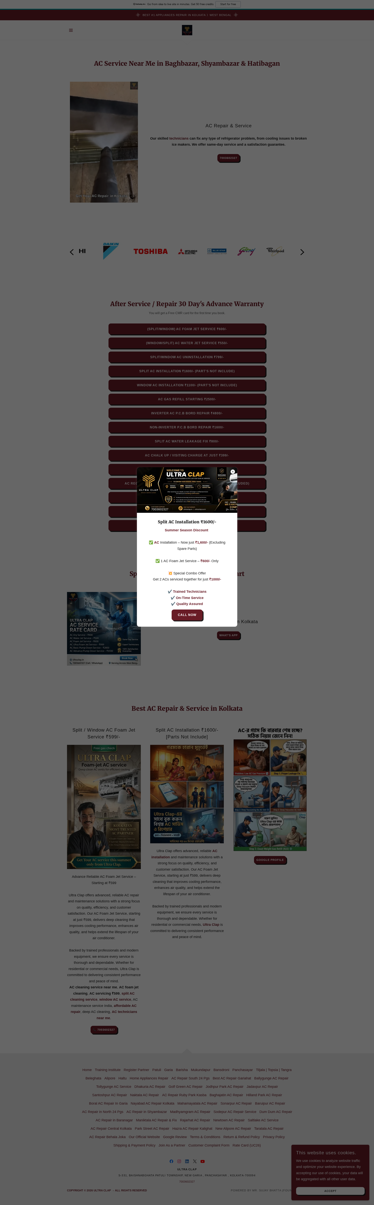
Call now (187, 615)
